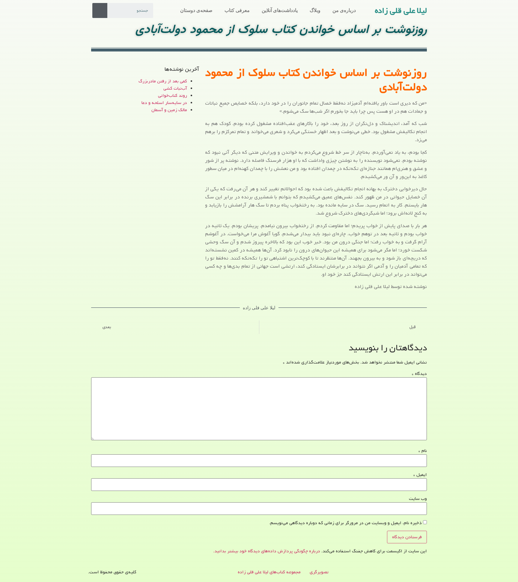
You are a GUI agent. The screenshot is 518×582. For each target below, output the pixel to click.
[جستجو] (99, 10)
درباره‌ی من (344, 10)
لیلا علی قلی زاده (401, 10)
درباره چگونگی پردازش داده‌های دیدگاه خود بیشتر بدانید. (266, 551)
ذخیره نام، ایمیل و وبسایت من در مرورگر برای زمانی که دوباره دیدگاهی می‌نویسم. (345, 523)
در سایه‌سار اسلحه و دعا (164, 102)
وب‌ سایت (418, 498)
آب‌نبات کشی (175, 88)
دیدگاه (419, 373)
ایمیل (420, 474)
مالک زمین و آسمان (169, 110)
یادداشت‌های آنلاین (280, 10)
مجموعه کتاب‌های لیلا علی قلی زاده (269, 572)
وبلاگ (315, 10)
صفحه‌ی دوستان (196, 10)
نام (422, 450)
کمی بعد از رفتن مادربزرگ (162, 81)
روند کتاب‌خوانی (172, 95)
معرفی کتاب (237, 10)
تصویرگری (319, 572)
